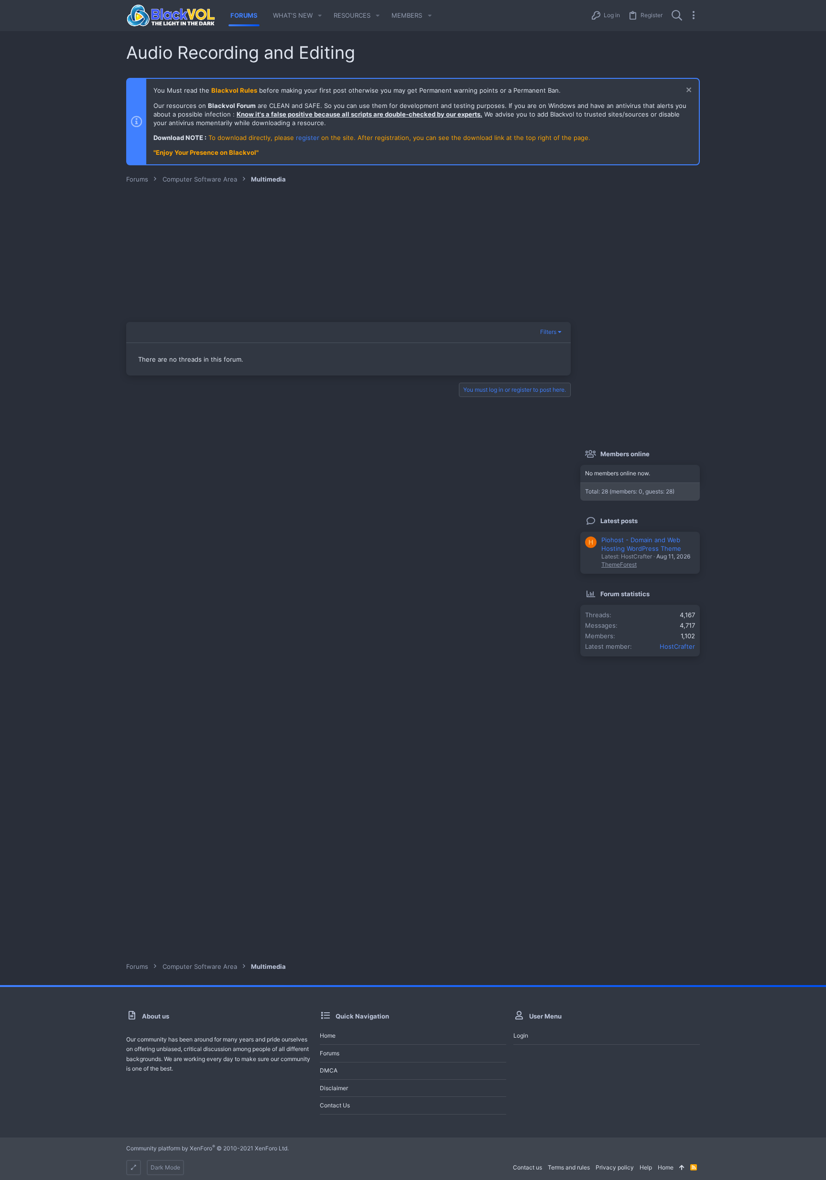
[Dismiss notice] (688, 91)
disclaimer (334, 1088)
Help (646, 1167)
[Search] (676, 15)
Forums (329, 1053)
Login (520, 1035)
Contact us (335, 1105)
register (307, 137)
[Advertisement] (413, 255)
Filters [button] (548, 331)
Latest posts (619, 521)
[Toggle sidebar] (693, 15)
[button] (320, 15)
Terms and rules (569, 1167)
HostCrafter (677, 646)
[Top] (681, 1168)
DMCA (328, 1070)
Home (328, 1035)
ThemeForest (619, 564)
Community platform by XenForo (207, 1148)
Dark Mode (165, 1167)
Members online (625, 454)
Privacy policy (615, 1167)
